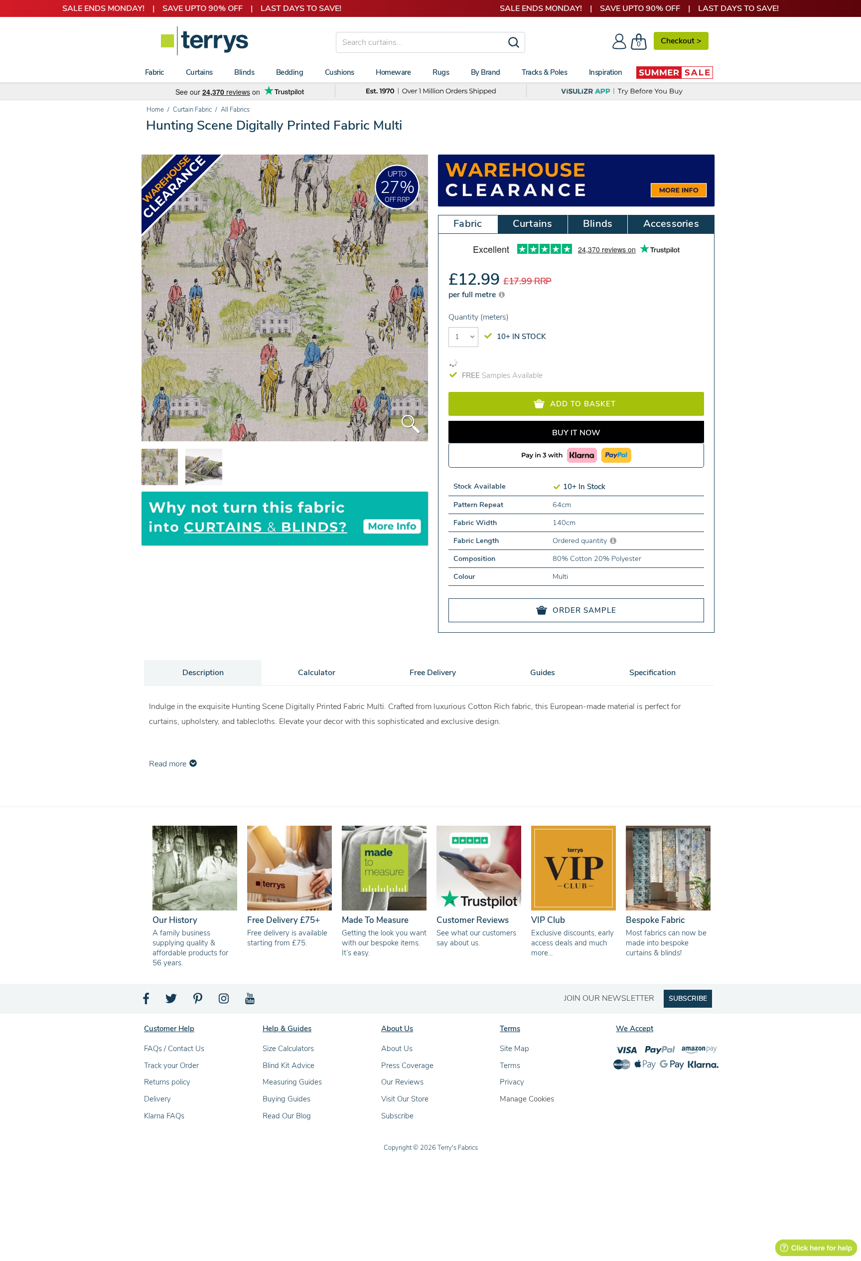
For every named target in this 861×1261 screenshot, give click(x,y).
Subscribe (397, 1116)
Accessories (671, 223)
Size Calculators (288, 1049)
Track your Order (171, 1066)
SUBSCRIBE (688, 998)
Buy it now (576, 432)
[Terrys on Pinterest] (198, 1001)
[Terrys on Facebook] (147, 1001)
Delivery (157, 1099)
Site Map (514, 1049)
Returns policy (167, 1082)
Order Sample (584, 610)
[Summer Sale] (675, 72)
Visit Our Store (405, 1099)
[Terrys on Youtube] (251, 1001)
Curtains (533, 223)
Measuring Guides (292, 1082)
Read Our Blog (287, 1116)
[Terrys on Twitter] (172, 1001)
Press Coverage (407, 1066)
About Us (397, 1049)
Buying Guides (286, 1099)
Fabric (467, 223)
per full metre (473, 294)
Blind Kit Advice (288, 1066)
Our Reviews (402, 1082)
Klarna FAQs (164, 1116)
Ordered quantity (581, 540)
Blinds (597, 223)
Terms (510, 1066)
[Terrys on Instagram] (224, 1001)
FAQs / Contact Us (174, 1049)
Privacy (512, 1082)
